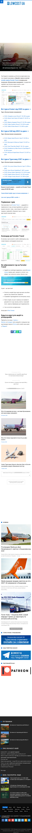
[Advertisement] (16, 23)
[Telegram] (29, 820)
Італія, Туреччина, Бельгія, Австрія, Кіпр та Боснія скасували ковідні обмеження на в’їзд (15, 465)
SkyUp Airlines (10, 809)
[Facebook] (3, 820)
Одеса (3, 809)
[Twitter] (6, 820)
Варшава (19, 807)
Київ (28, 807)
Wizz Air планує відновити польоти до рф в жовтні (14, 438)
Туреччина (17, 809)
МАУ (14, 807)
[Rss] (25, 820)
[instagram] (22, 820)
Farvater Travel (15, 205)
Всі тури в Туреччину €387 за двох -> (16, 159)
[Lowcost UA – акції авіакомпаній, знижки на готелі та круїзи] (16, 2)
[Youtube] (12, 820)
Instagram (10, 322)
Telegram (4, 326)
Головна (4, 45)
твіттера (16, 755)
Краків (10, 807)
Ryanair (16, 811)
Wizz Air (26, 811)
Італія (24, 807)
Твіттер (15, 324)
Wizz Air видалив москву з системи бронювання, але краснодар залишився (15, 412)
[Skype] (16, 820)
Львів (5, 811)
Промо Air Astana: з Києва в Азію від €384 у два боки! (16, 382)
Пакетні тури (10, 45)
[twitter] (14, 331)
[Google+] (9, 820)
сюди (4, 770)
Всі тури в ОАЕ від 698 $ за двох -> (15, 131)
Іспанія (22, 809)
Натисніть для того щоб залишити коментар (16, 482)
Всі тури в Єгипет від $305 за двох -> (16, 109)
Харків (21, 811)
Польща (28, 809)
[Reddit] (19, 820)
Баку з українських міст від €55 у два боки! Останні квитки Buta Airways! (16, 374)
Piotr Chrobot (11, 310)
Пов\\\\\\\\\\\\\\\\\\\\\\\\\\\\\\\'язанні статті (15, 388)
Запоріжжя (10, 811)
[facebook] (12, 331)
